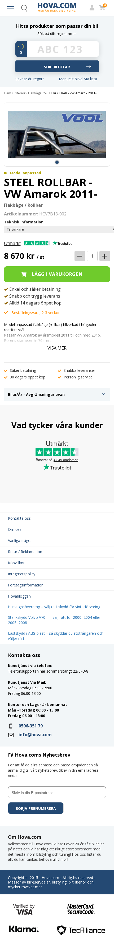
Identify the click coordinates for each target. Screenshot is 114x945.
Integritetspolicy (21, 573)
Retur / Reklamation (25, 551)
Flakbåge (35, 93)
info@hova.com (35, 735)
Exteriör (19, 93)
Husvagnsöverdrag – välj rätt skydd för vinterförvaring (54, 606)
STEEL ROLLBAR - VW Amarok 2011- (70, 93)
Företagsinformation (25, 585)
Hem (7, 93)
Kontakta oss (19, 518)
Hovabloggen (19, 596)
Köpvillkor (16, 562)
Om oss (14, 529)
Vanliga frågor (20, 540)
